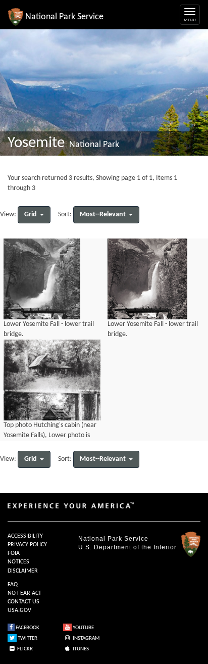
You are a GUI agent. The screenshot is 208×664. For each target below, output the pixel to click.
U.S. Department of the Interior (127, 547)
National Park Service (113, 538)
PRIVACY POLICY (27, 545)
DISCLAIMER (23, 571)
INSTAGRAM (85, 638)
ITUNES (80, 649)
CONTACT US (23, 602)
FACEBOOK (27, 628)
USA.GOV (19, 610)
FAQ (13, 585)
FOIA (14, 553)
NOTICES (18, 562)
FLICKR (24, 649)
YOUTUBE (83, 628)
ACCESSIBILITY (25, 536)
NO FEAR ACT (24, 593)
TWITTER (27, 638)
